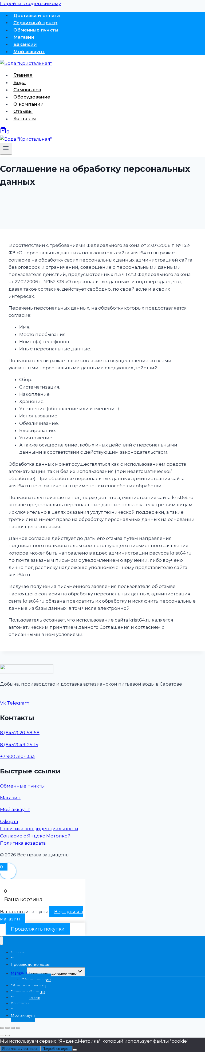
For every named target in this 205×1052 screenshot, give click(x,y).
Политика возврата (23, 843)
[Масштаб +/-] (2, 1028)
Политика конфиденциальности (39, 828)
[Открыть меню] (6, 149)
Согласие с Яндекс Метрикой (35, 836)
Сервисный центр (35, 22)
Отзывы (23, 111)
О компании (28, 104)
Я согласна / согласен (20, 1049)
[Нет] (75, 1050)
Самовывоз (27, 89)
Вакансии (25, 44)
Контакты (24, 118)
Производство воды (30, 964)
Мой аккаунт (29, 51)
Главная (23, 75)
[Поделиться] (13, 1028)
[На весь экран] (7, 1028)
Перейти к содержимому (30, 3)
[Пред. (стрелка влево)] (2, 1035)
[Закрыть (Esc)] (18, 1028)
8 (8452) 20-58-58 (20, 732)
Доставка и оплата (36, 15)
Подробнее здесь (56, 1049)
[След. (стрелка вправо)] (7, 1035)
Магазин (23, 37)
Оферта (9, 821)
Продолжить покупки (38, 929)
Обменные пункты (35, 30)
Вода (19, 82)
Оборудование (31, 97)
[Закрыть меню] (1, 940)
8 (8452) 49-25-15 (19, 744)
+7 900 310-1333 (17, 756)
